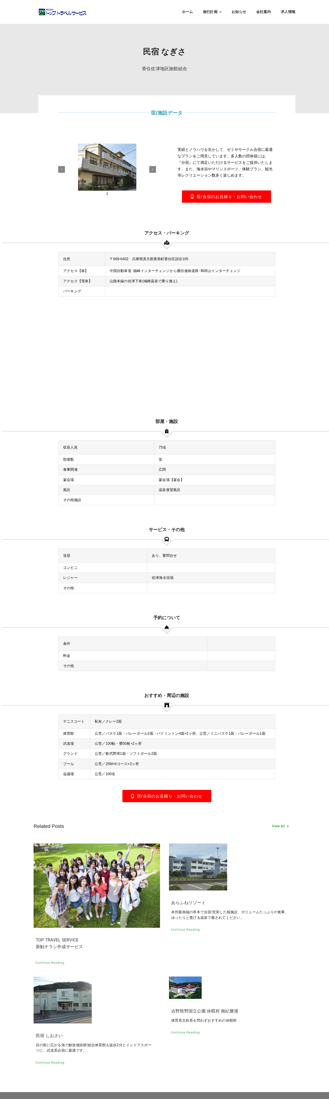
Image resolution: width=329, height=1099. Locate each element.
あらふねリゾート (188, 902)
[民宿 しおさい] (97, 1000)
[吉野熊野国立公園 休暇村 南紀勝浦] (232, 988)
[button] (61, 169)
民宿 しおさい (49, 1035)
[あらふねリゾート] (232, 867)
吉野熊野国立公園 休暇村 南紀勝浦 (204, 1011)
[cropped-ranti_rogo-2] (62, 10)
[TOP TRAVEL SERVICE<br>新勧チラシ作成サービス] (97, 886)
